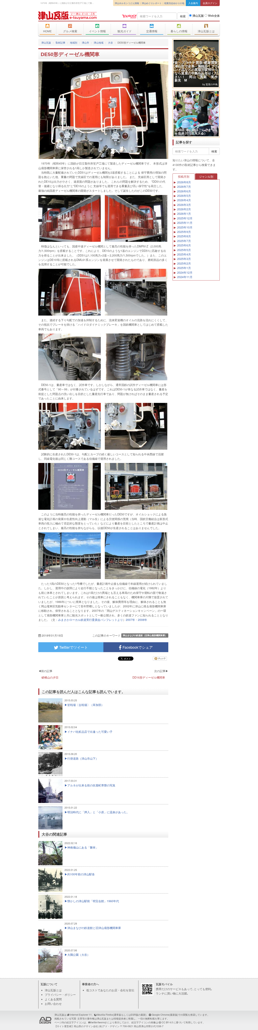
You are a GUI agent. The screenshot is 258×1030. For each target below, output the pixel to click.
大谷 (110, 42)
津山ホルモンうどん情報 (127, 3)
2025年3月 (184, 259)
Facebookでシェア (137, 647)
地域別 (73, 42)
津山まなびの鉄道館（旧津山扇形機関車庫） (145, 635)
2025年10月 (184, 227)
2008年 (142, 620)
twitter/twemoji (99, 1022)
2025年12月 (184, 218)
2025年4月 (184, 254)
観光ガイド (125, 31)
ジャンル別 (206, 176)
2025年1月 (184, 268)
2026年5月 (184, 196)
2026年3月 (184, 205)
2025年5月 (184, 250)
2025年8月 (184, 236)
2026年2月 (184, 209)
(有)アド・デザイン (109, 1026)
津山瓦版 (67, 15)
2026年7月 (184, 187)
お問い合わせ (53, 1004)
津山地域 (98, 42)
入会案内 (193, 3)
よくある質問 (53, 999)
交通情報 (151, 31)
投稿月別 (183, 176)
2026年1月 (184, 214)
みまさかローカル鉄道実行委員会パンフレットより (90, 620)
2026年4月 (184, 200)
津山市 (85, 42)
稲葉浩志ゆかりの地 (174, 3)
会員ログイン (210, 3)
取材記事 (60, 42)
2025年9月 (184, 232)
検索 (183, 16)
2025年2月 (184, 263)
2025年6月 (184, 245)
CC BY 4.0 (167, 1022)
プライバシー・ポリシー (60, 994)
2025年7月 (184, 241)
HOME (47, 31)
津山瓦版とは (206, 31)
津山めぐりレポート (152, 3)
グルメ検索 (70, 31)
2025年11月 (184, 223)
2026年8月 (184, 182)
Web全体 (213, 16)
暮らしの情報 (179, 31)
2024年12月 (184, 272)
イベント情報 (97, 31)
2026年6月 (184, 191)
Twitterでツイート (73, 647)
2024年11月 (184, 277)
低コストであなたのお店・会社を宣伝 (110, 990)
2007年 (130, 620)
